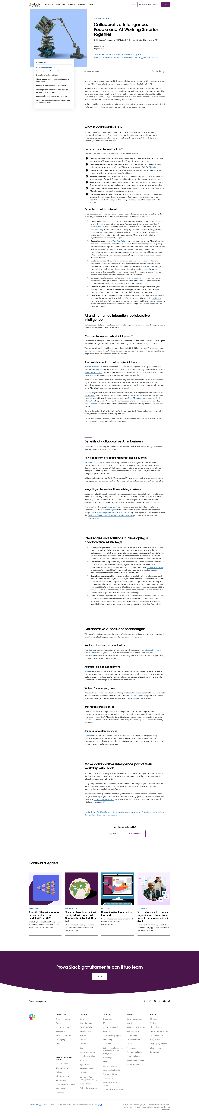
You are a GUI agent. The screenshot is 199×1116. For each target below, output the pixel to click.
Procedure (107, 57)
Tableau (112, 693)
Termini (53, 1105)
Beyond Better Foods (93, 367)
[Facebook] (157, 71)
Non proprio (135, 834)
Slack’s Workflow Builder (117, 241)
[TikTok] (169, 1001)
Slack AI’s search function (139, 398)
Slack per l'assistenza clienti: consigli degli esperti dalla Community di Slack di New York (81, 917)
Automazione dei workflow (125, 57)
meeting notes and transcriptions (113, 512)
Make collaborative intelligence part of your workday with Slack (53, 101)
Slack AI (151, 367)
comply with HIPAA (155, 567)
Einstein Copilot (136, 695)
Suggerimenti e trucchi (148, 57)
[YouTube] (164, 1001)
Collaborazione (101, 18)
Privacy (45, 1105)
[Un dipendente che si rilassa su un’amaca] (117, 888)
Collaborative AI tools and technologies (51, 96)
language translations (130, 278)
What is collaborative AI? (45, 68)
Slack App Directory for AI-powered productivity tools (111, 515)
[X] (160, 1001)
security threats (97, 227)
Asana (87, 671)
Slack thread (90, 395)
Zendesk (88, 735)
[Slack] (34, 4)
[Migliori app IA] (45, 888)
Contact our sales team (104, 799)
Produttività (99, 55)
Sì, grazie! (113, 834)
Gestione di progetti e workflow (126, 812)
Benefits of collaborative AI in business (51, 86)
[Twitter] (153, 71)
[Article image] (81, 888)
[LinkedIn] (160, 71)
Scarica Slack (34, 1105)
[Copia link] (164, 71)
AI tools (152, 167)
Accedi (132, 4)
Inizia (165, 5)
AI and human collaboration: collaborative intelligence (52, 80)
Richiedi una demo (148, 5)
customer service (145, 266)
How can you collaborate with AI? (49, 71)
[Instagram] (150, 1001)
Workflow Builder (113, 55)
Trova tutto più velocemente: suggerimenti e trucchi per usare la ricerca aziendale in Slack (153, 917)
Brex (101, 711)
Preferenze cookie (65, 1105)
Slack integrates (110, 509)
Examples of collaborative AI (47, 75)
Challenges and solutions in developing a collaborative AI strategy (52, 91)
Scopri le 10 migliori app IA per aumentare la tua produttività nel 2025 (44, 915)
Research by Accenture (94, 462)
